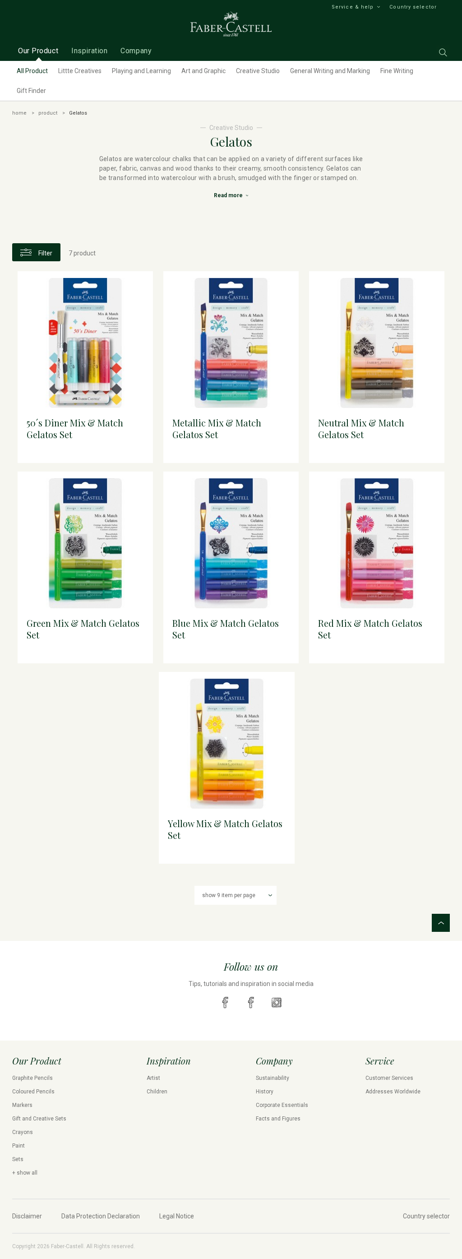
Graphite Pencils (32, 1078)
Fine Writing (396, 70)
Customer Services (389, 1078)
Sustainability (272, 1078)
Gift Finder (31, 90)
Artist (153, 1078)
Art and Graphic (203, 70)
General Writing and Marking (330, 70)
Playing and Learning (141, 70)
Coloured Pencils (33, 1091)
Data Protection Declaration (100, 1216)
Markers (22, 1105)
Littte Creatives (80, 70)
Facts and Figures (278, 1118)
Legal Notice (176, 1216)
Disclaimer (27, 1216)
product (47, 113)
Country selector (413, 7)
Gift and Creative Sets (39, 1118)
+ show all (24, 1173)
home (19, 113)
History (264, 1091)
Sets (17, 1159)
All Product (32, 70)
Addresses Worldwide (392, 1091)
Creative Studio (258, 70)
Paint (18, 1145)
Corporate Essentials (282, 1105)
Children (157, 1091)
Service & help (353, 7)
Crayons (22, 1132)
